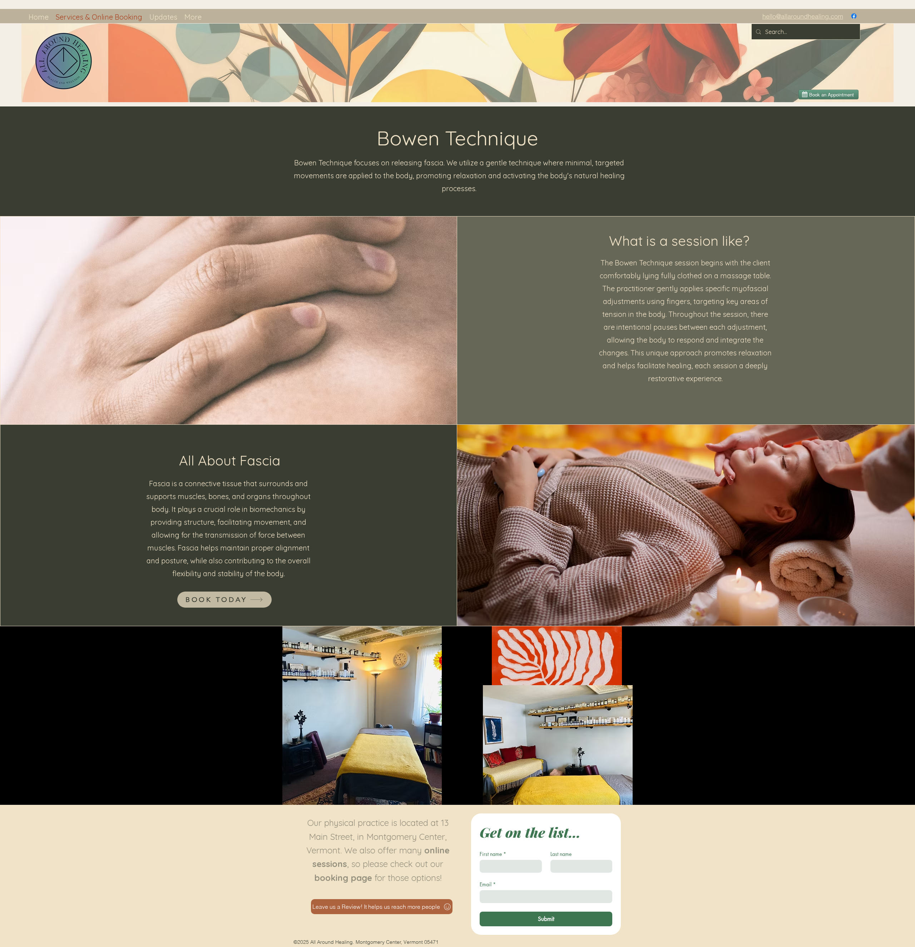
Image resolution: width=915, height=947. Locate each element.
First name (493, 854)
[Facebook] (853, 16)
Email (488, 884)
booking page (343, 877)
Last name (561, 854)
